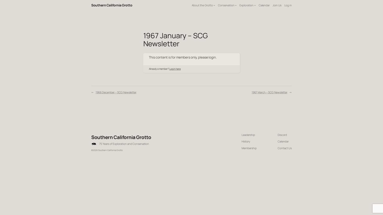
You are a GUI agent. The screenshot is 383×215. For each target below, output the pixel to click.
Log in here (175, 68)
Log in (288, 5)
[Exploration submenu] (255, 5)
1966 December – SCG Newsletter (116, 92)
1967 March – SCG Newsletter (269, 92)
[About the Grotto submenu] (214, 5)
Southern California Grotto (111, 5)
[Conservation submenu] (236, 5)
